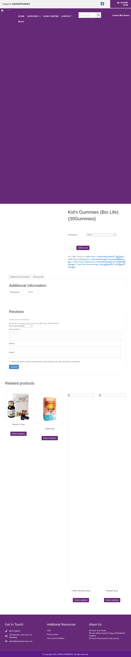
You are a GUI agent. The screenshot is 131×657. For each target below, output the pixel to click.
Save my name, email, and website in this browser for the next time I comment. (46, 362)
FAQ (49, 630)
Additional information (20, 277)
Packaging (72, 235)
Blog (21, 21)
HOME (21, 16)
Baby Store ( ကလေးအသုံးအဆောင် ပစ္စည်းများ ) (105, 256)
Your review (14, 329)
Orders (115, 15)
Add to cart (83, 248)
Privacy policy (52, 634)
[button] (102, 4)
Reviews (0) (38, 277)
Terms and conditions (55, 638)
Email (12, 352)
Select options (18, 434)
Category (32, 16)
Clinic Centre (50, 16)
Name (12, 343)
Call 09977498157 (21, 4)
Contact (66, 16)
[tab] (20, 276)
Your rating (14, 326)
